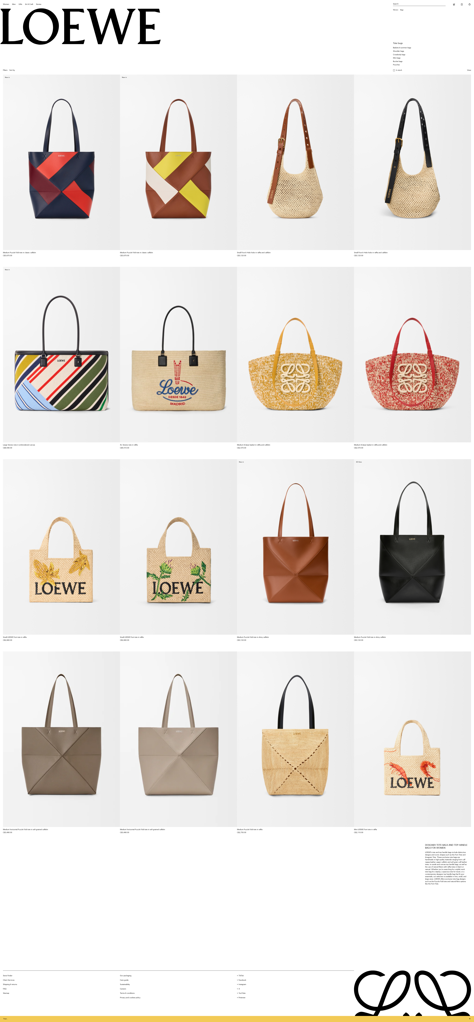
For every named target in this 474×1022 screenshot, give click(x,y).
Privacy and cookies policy (130, 998)
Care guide (124, 980)
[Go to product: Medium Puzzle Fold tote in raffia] (295, 739)
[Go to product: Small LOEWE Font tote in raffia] (61, 547)
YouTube (242, 993)
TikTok (241, 976)
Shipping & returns (10, 984)
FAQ (4, 989)
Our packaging (125, 976)
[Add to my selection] (117, 253)
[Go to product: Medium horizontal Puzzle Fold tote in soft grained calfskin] (61, 739)
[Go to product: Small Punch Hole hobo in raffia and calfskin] (295, 162)
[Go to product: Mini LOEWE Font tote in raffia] (412, 739)
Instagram (242, 984)
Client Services (8, 980)
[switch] (469, 70)
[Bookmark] (461, 4)
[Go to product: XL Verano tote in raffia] (178, 354)
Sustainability (125, 984)
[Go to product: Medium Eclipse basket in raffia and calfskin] (295, 354)
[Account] (454, 4)
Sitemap (6, 993)
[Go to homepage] (80, 26)
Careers (123, 989)
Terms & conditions (127, 993)
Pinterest (242, 998)
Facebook (242, 980)
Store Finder (7, 976)
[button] (397, 70)
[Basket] (469, 4)
